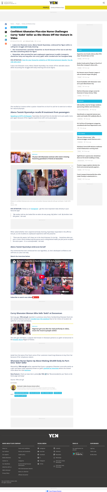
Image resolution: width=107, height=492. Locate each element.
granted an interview (51, 368)
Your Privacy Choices (55, 491)
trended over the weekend (40, 319)
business (27, 370)
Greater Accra (18, 340)
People (46, 7)
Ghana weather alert (21, 393)
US (78, 128)
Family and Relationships (28, 24)
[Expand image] (71, 166)
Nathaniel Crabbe (30, 41)
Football (79, 58)
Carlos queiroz (34, 393)
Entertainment (81, 160)
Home (12, 24)
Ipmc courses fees (46, 393)
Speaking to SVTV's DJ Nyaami (21, 116)
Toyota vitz (57, 393)
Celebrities (80, 119)
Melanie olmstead (20, 395)
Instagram (34, 209)
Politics (79, 151)
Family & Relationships (57, 7)
